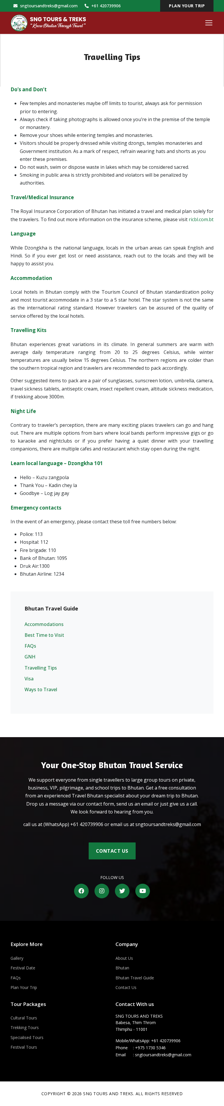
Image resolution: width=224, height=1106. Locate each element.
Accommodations (44, 624)
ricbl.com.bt (201, 219)
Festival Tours (23, 1047)
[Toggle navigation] (209, 23)
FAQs (30, 646)
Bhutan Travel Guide (135, 978)
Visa (29, 678)
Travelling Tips (40, 668)
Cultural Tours (23, 1018)
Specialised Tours (26, 1037)
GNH (30, 656)
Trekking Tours (24, 1027)
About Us (124, 958)
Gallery (16, 958)
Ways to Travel (40, 689)
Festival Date (22, 968)
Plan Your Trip (23, 987)
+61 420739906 (105, 5)
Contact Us (112, 851)
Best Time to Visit (44, 635)
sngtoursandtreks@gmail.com (48, 5)
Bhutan (122, 968)
